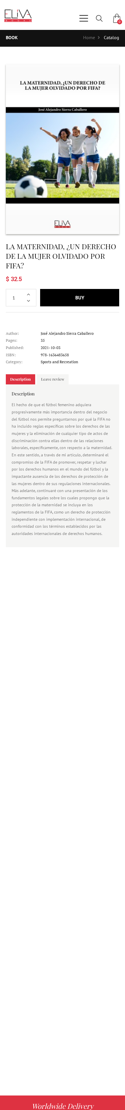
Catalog (111, 37)
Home (89, 37)
